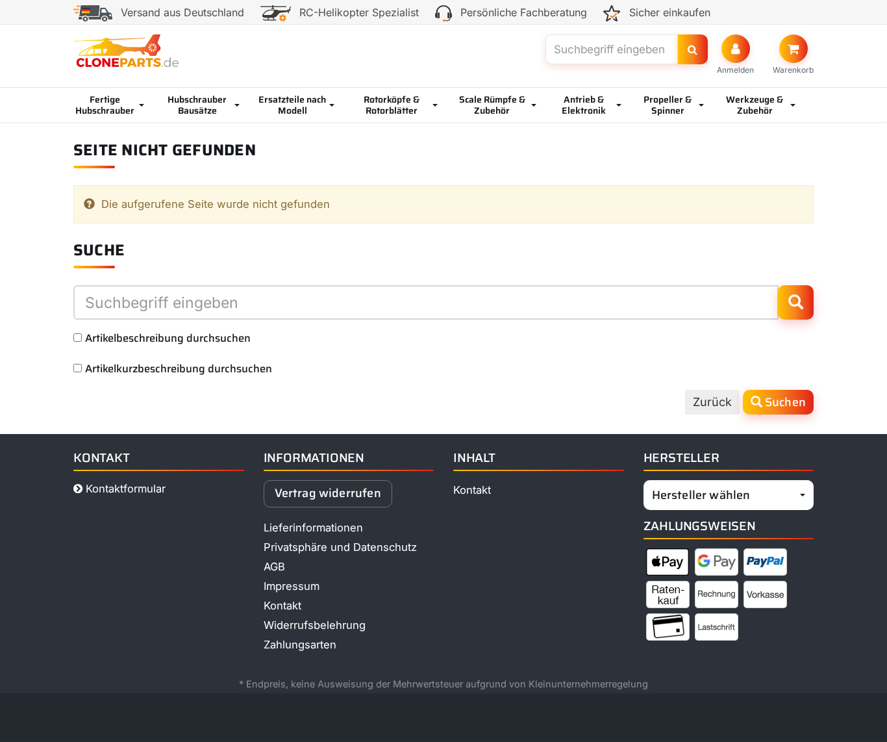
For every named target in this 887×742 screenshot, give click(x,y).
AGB (274, 566)
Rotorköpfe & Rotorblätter (391, 105)
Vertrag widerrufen (328, 493)
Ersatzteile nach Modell (292, 105)
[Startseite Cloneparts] (126, 50)
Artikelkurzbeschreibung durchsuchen (178, 368)
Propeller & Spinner (667, 105)
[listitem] (667, 564)
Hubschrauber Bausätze (197, 105)
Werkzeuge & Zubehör (754, 105)
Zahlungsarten (300, 644)
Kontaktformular (124, 488)
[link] (793, 54)
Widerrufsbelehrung (315, 625)
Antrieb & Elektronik (584, 105)
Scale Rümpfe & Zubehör (492, 105)
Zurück (712, 402)
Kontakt (282, 605)
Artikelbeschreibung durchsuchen (168, 337)
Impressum (291, 586)
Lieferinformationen (313, 527)
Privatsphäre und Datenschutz (340, 547)
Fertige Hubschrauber (104, 105)
